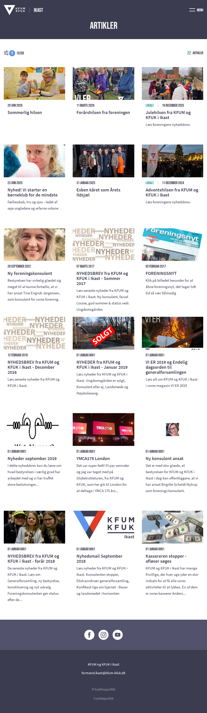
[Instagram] (103, 635)
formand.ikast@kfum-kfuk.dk (103, 673)
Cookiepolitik (104, 698)
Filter (17, 53)
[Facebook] (89, 635)
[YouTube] (118, 635)
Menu (199, 10)
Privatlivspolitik (103, 689)
